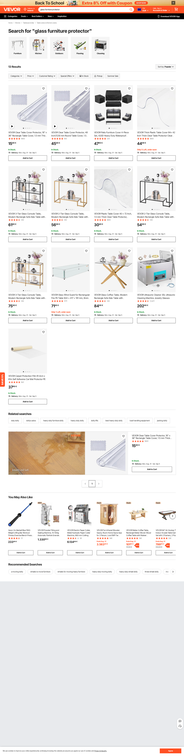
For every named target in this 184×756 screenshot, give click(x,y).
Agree (170, 751)
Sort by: (161, 67)
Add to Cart (28, 158)
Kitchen (17, 23)
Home (10, 23)
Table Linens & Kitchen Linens (47, 23)
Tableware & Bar (28, 23)
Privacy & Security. (100, 751)
